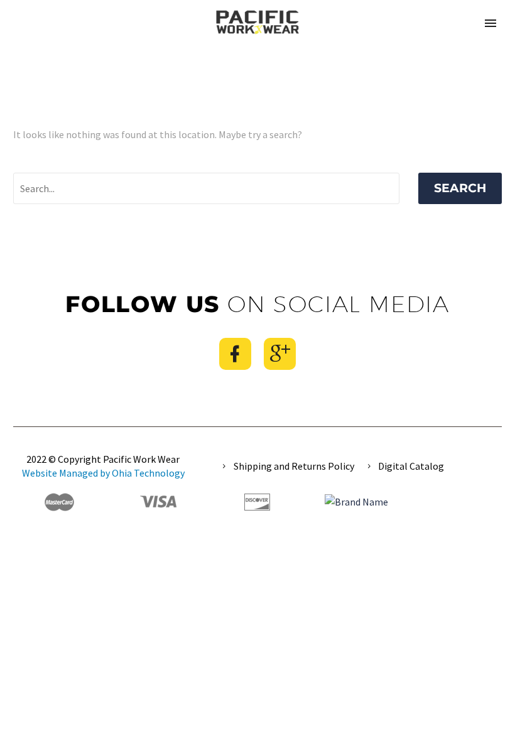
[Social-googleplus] (280, 354)
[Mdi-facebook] (235, 354)
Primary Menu (490, 23)
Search (460, 188)
